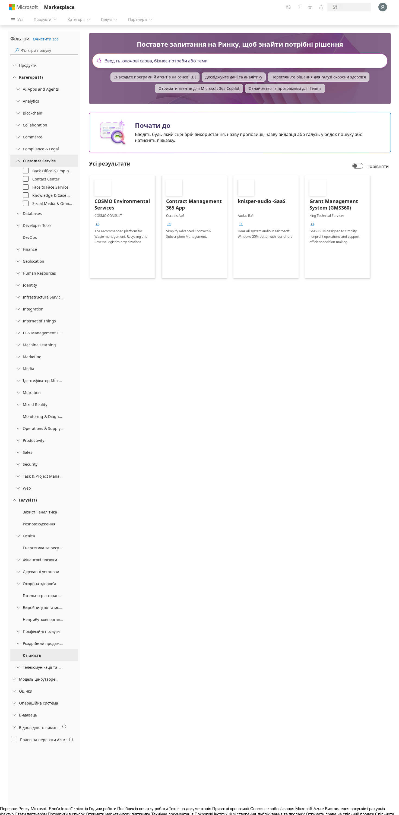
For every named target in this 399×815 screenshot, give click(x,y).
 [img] (64, 726)
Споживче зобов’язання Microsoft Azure (287, 808)
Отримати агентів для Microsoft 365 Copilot (199, 88)
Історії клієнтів (74, 808)
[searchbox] (49, 50)
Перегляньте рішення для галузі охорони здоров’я (318, 77)
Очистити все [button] (46, 39)
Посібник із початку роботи (142, 808)
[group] (97, 224)
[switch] (357, 166)
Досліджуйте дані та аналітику (233, 77)
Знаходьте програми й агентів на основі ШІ (155, 77)
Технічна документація (190, 808)
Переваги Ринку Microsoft (24, 808)
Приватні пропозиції (230, 808)
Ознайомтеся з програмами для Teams (285, 88)
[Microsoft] (23, 7)
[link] (122, 226)
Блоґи (54, 808)
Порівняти (377, 166)
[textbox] (242, 61)
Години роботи (102, 808)
